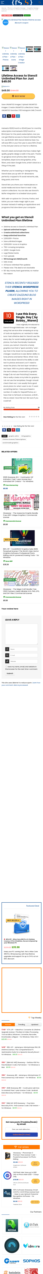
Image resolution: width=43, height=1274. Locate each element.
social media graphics (10, 443)
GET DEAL (35, 1181)
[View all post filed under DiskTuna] (12, 1245)
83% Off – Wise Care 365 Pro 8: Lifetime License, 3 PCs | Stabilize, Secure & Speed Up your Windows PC (20, 941)
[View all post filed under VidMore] (31, 1245)
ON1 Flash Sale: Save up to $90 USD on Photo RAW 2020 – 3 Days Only (26, 1174)
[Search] (39, 2)
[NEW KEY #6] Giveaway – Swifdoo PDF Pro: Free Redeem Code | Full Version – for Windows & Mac (21, 1064)
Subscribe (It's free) (21, 1134)
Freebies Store (17, 1204)
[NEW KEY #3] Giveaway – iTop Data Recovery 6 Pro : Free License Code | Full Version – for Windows (21, 1105)
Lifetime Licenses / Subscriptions (14, 439)
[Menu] (2, 2)
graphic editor (14, 436)
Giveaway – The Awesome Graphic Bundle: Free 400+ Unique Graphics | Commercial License (20, 515)
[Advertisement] (21, 990)
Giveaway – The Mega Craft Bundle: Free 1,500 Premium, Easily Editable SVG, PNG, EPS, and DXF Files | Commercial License (21, 591)
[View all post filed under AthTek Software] (31, 1225)
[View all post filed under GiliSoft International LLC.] (12, 1261)
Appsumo (27, 15)
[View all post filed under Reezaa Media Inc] (12, 1225)
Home (4, 8)
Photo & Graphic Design (17, 8)
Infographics (26, 436)
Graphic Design (33, 8)
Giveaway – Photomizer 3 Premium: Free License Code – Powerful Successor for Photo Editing (25, 1156)
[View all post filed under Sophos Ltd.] (31, 1261)
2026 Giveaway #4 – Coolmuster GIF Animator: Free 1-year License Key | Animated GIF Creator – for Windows (18, 479)
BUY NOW (20, 96)
